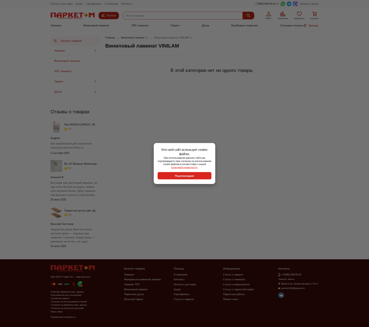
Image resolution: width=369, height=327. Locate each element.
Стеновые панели (291, 25)
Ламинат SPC (132, 284)
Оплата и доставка (62, 3)
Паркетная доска (134, 294)
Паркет (175, 25)
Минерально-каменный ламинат (142, 279)
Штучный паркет (133, 299)
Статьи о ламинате (234, 279)
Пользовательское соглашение (66, 295)
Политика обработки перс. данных (67, 292)
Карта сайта (56, 311)
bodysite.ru (70, 317)
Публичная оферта (60, 298)
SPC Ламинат (62, 71)
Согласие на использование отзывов (69, 301)
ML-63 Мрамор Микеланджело (83, 163)
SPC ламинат (140, 25)
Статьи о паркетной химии (238, 289)
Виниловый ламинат (96, 25)
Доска (205, 25)
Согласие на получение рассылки (67, 308)
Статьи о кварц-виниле (236, 284)
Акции (79, 3)
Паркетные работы (234, 294)
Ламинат (56, 25)
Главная (110, 37)
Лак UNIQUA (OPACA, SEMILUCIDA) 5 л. (89, 124)
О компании (111, 3)
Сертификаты (93, 3)
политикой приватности (184, 167)
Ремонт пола (230, 299)
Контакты (126, 3)
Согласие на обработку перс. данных (69, 305)
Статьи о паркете (184, 299)
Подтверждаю (184, 175)
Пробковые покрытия (244, 25)
